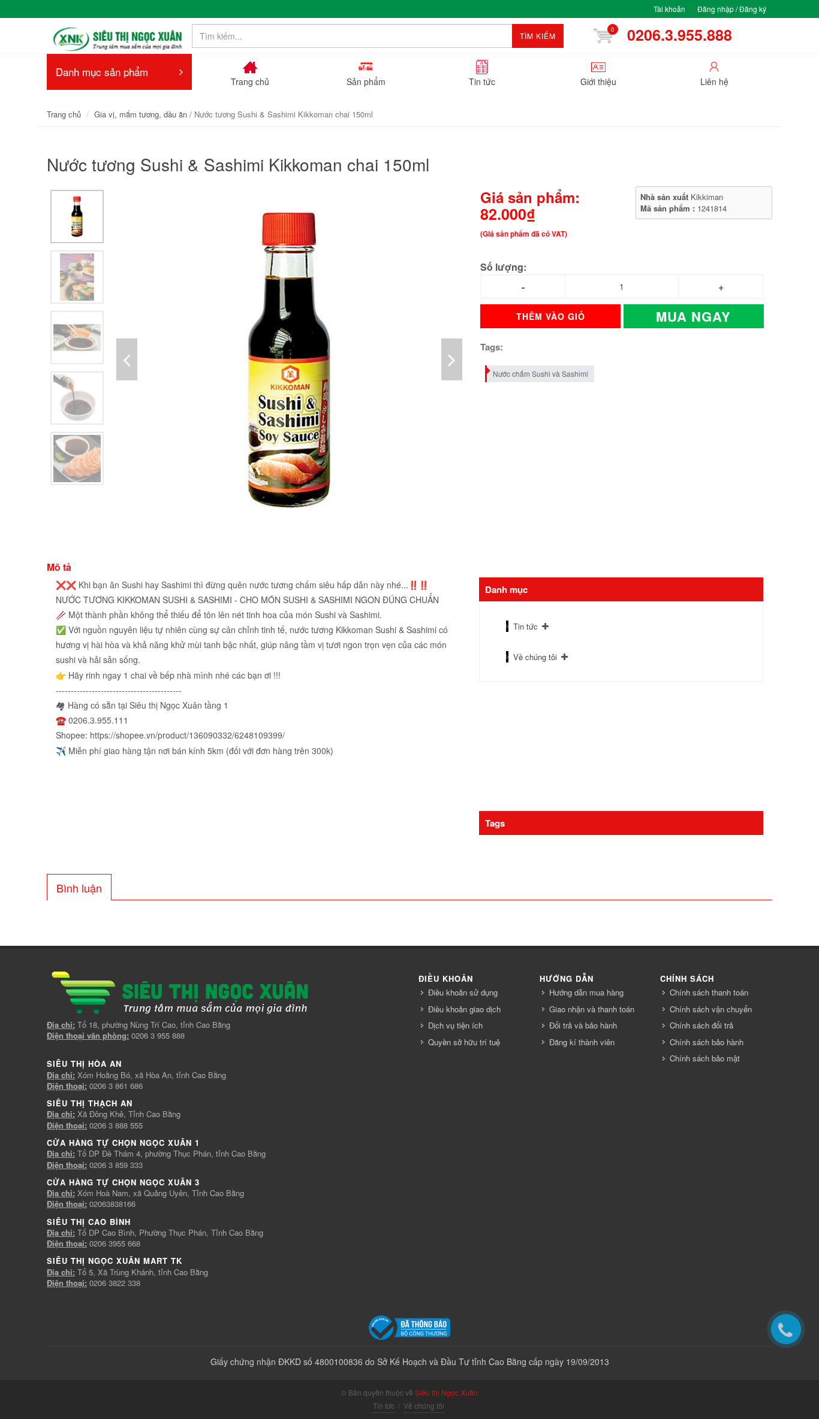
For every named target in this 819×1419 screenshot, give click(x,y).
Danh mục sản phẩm (102, 71)
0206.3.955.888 (675, 35)
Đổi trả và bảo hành (583, 1025)
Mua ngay (693, 316)
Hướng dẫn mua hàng (586, 992)
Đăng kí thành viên (582, 1042)
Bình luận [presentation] (79, 887)
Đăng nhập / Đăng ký (731, 9)
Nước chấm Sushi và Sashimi (540, 373)
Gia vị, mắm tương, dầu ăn (140, 114)
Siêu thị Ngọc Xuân (446, 1392)
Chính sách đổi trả (701, 1025)
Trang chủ (64, 114)
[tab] (79, 887)
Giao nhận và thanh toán (591, 1009)
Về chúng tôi (535, 656)
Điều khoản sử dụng (463, 992)
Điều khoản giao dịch (464, 1009)
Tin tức (525, 626)
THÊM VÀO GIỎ (550, 316)
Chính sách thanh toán (709, 992)
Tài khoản (669, 9)
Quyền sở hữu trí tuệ (464, 1042)
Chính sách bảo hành (706, 1042)
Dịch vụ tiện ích (455, 1025)
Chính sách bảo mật (705, 1058)
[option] (77, 216)
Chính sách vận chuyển (711, 1009)
